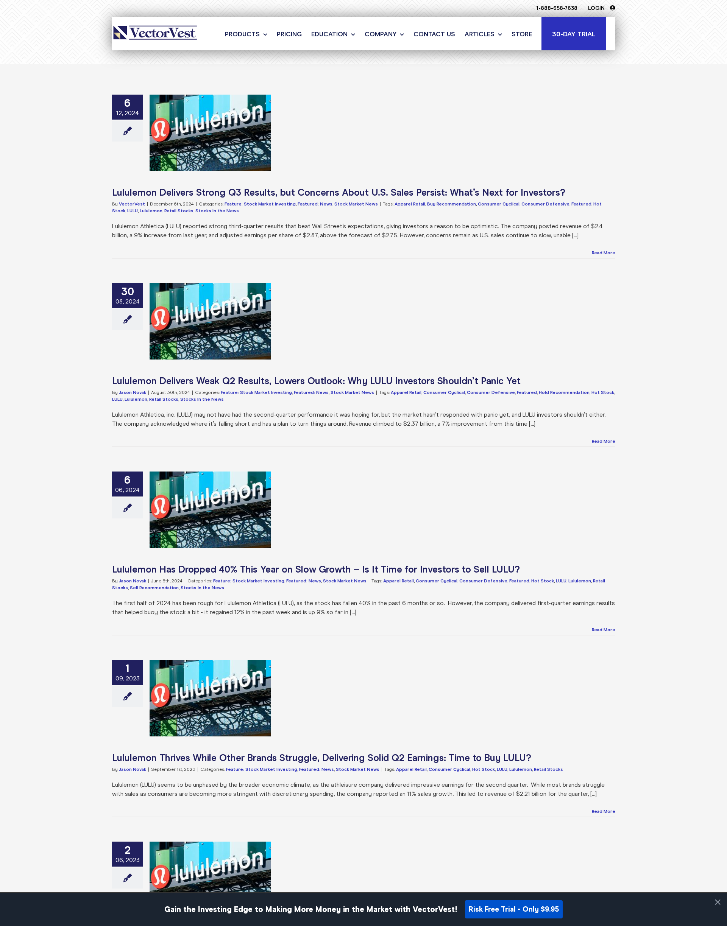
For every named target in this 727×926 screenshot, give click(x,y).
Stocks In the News (217, 210)
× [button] (717, 902)
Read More (603, 252)
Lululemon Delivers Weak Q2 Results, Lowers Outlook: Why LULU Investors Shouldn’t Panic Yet (316, 380)
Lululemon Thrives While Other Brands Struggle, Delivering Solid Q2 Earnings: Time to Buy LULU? (321, 757)
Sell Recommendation (154, 587)
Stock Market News (356, 204)
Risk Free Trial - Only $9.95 (514, 909)
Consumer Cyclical (499, 204)
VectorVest (132, 204)
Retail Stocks (178, 210)
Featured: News (315, 204)
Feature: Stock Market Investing (260, 204)
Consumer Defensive (545, 204)
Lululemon (151, 210)
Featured (581, 204)
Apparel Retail (410, 204)
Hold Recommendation (564, 392)
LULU (132, 210)
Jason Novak (132, 392)
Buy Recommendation (451, 204)
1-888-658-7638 (556, 8)
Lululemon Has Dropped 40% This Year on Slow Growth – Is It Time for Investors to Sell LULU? (316, 569)
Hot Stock (602, 392)
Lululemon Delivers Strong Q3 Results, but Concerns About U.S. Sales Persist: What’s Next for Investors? (338, 192)
